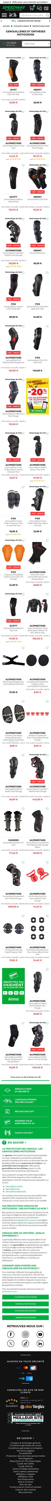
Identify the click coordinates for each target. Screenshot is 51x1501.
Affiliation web (25, 1476)
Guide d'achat (25, 1466)
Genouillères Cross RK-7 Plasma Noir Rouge (37, 790)
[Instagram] (25, 1334)
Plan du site (25, 1484)
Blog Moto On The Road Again (25, 1461)
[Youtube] (40, 1334)
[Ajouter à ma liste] (23, 58)
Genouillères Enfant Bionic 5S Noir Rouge (37, 1058)
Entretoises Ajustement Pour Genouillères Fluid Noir (37, 952)
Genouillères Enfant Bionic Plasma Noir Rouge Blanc (14, 1059)
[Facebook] (10, 1334)
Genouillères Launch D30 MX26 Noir (13, 307)
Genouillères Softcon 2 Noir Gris (13, 629)
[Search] (47, 15)
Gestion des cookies (25, 1489)
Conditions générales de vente (25, 1445)
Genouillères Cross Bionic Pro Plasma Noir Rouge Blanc (37, 844)
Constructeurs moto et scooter (25, 1487)
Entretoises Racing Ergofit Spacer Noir (13, 951)
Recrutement (25, 1492)
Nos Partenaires (25, 1479)
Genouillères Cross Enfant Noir (37, 93)
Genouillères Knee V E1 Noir (13, 843)
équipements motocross (28, 1220)
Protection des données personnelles (25, 1456)
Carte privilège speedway (25, 1469)
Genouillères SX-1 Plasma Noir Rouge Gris (13, 361)
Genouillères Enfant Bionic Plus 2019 (38, 468)
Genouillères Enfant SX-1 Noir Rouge (13, 415)
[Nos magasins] (46, 8)
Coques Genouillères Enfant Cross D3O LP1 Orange (13, 576)
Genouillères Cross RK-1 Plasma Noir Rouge (13, 254)
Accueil (6, 26)
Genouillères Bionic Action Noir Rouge (13, 790)
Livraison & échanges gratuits (25, 1443)
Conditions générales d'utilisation (25, 1448)
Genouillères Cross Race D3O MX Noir (13, 93)
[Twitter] (10, 1343)
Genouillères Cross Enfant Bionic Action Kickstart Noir (13, 469)
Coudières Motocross (25, 1297)
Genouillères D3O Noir (37, 199)
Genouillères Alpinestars (16, 1191)
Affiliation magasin (25, 1474)
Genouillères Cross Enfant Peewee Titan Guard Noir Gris (13, 523)
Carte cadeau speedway (25, 1471)
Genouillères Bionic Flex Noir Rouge (37, 147)
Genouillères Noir (37, 253)
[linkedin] (40, 1343)
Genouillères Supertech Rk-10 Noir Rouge (13, 897)
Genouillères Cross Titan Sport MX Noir (37, 307)
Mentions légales (25, 1450)
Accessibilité (25, 1453)
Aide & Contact (25, 1482)
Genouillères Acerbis (14, 1186)
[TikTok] (25, 1343)
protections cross (9, 1291)
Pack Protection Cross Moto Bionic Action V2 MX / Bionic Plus (37, 630)
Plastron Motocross (25, 1311)
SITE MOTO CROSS (21, 26)
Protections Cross (41, 26)
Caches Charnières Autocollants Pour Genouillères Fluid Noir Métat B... (13, 738)
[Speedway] (14, 8)
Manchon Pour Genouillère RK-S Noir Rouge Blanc (37, 576)
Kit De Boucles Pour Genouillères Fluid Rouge (38, 898)
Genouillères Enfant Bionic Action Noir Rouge (38, 1005)
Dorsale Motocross (25, 1304)
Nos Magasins (25, 1458)
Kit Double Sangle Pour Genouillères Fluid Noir (13, 683)
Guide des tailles (25, 1463)
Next (50, 2)
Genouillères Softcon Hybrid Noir (13, 200)
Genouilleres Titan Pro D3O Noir (37, 361)
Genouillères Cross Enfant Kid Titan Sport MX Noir (38, 523)
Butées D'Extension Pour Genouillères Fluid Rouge (37, 737)
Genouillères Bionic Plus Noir (13, 147)
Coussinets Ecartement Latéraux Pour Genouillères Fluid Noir (37, 684)
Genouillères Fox (13, 1189)
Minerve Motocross (26, 1318)
